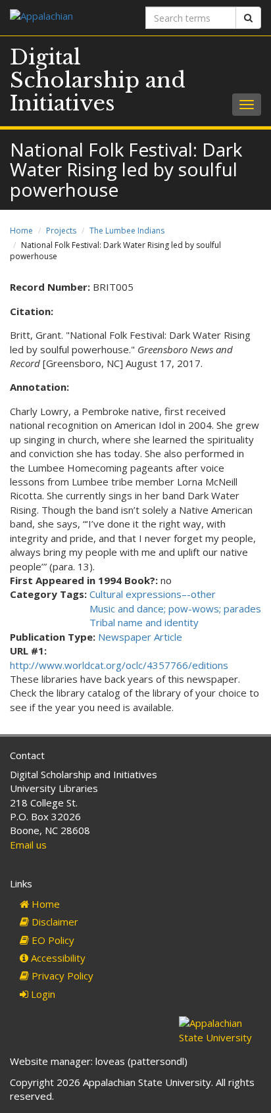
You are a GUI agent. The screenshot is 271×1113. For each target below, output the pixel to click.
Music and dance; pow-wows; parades (175, 608)
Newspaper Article (140, 636)
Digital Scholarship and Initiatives (97, 80)
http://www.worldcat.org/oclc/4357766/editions (119, 665)
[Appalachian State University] (68, 17)
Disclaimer (53, 921)
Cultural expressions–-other (152, 594)
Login (41, 994)
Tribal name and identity (144, 622)
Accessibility (57, 957)
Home (21, 230)
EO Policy (51, 940)
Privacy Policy (61, 975)
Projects (61, 230)
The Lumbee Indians (126, 230)
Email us (28, 844)
